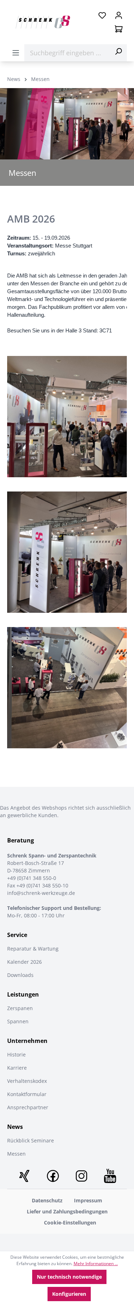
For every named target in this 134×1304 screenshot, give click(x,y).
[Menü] (15, 52)
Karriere (17, 1067)
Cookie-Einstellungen (70, 1222)
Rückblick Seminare (30, 1140)
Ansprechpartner (27, 1107)
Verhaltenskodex (27, 1081)
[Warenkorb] (118, 29)
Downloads (20, 975)
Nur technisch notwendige (69, 1276)
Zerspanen (20, 1008)
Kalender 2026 (24, 961)
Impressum (88, 1200)
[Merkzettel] (102, 15)
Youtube (110, 1176)
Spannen (18, 1021)
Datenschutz (47, 1200)
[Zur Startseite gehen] (43, 22)
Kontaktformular (26, 1094)
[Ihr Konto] (118, 15)
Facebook (53, 1176)
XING (24, 1176)
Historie (16, 1054)
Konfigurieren (69, 1293)
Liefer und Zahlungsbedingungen (67, 1211)
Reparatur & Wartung (33, 948)
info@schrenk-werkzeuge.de (41, 893)
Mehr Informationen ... (96, 1263)
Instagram (81, 1176)
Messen (16, 1153)
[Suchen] (118, 51)
